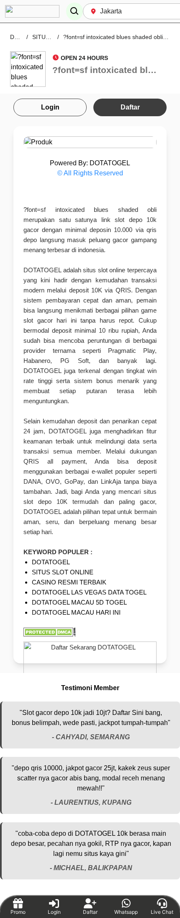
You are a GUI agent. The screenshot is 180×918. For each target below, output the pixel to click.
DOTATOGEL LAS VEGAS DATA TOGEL (89, 592)
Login (50, 107)
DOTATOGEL (51, 562)
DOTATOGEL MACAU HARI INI (76, 612)
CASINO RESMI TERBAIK (69, 582)
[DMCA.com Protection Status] (90, 632)
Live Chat (162, 912)
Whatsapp (126, 912)
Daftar (130, 107)
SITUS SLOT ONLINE (62, 572)
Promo (18, 912)
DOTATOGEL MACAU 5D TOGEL (79, 602)
